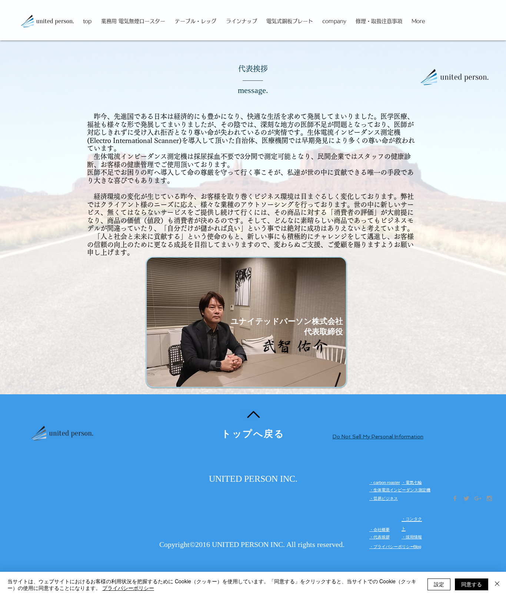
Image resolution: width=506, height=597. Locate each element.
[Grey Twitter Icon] (466, 498)
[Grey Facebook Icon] (455, 498)
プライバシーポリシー (128, 587)
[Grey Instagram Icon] (489, 498)
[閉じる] (497, 584)
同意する (471, 584)
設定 (439, 584)
